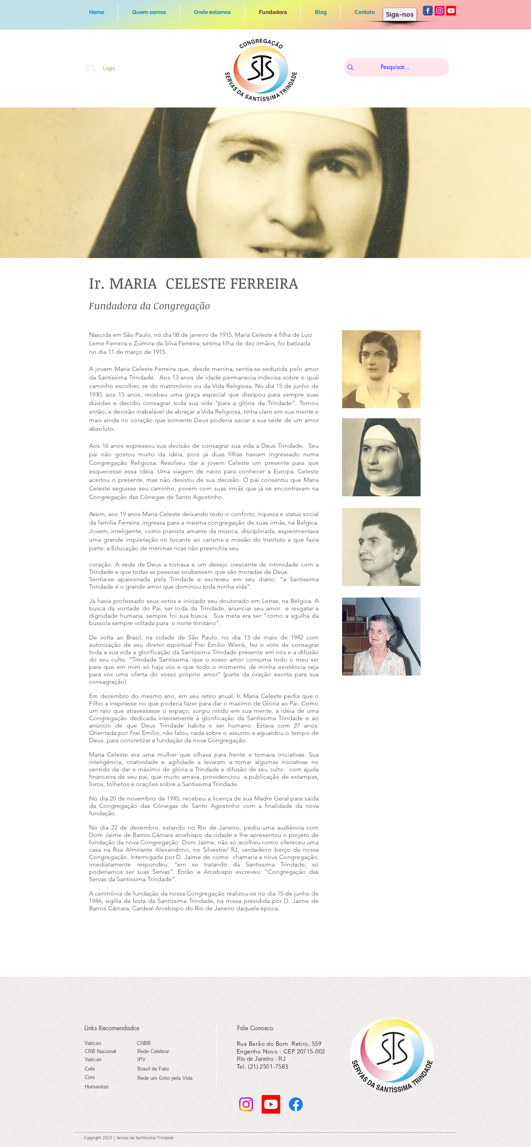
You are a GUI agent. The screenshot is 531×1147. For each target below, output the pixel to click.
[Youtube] (451, 11)
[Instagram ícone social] (439, 11)
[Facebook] (295, 1104)
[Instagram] (246, 1104)
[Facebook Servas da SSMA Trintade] (428, 11)
